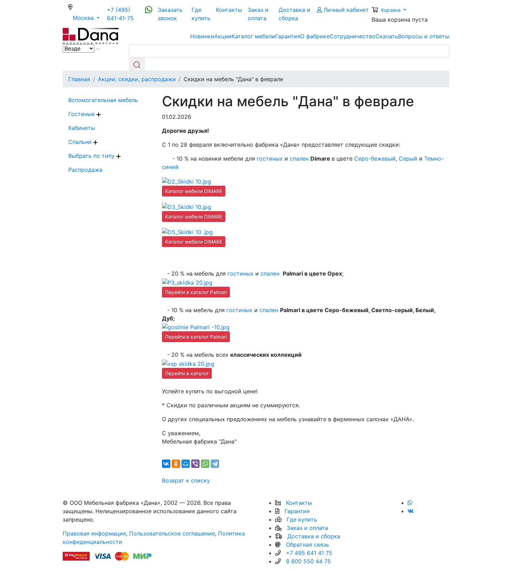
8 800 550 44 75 (308, 561)
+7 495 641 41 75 (309, 552)
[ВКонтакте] (166, 464)
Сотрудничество (352, 36)
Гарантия (287, 36)
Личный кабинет (345, 9)
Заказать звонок (170, 14)
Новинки (202, 36)
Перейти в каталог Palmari (196, 292)
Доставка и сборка (294, 14)
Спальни (80, 141)
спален (299, 158)
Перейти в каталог (187, 373)
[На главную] (90, 35)
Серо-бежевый (375, 158)
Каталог (253, 36)
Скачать (386, 36)
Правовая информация (94, 533)
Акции (223, 36)
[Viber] (195, 464)
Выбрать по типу (92, 155)
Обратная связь (307, 544)
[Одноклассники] (176, 464)
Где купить (201, 14)
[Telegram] (215, 464)
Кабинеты (81, 127)
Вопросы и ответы (423, 36)
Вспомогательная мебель (103, 100)
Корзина (391, 10)
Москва (88, 17)
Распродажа (85, 169)
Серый (408, 158)
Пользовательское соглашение (172, 533)
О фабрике (314, 36)
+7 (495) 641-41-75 (120, 14)
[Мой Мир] (185, 464)
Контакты (229, 9)
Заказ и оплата (258, 14)
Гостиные (82, 113)
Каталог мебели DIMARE (193, 191)
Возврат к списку (186, 480)
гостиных (270, 158)
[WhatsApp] (205, 464)
